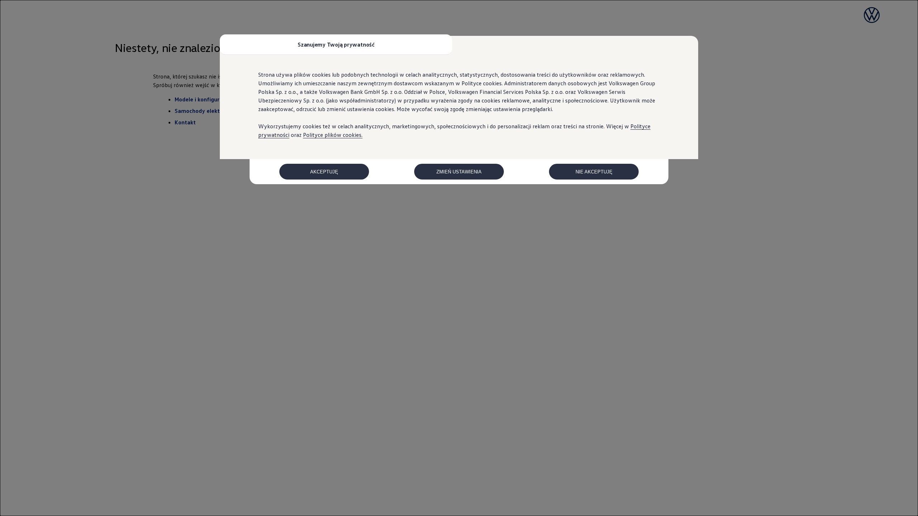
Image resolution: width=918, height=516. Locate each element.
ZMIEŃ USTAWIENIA (459, 172)
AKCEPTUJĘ (324, 172)
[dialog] (459, 258)
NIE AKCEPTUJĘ (594, 172)
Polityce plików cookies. (333, 134)
